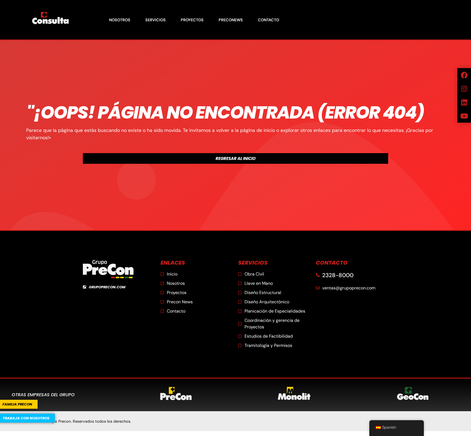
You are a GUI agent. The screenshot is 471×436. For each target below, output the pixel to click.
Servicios (155, 19)
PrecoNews (231, 19)
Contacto (268, 19)
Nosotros (119, 19)
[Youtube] (464, 116)
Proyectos (192, 19)
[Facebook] (464, 75)
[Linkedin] (464, 102)
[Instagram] (464, 88)
